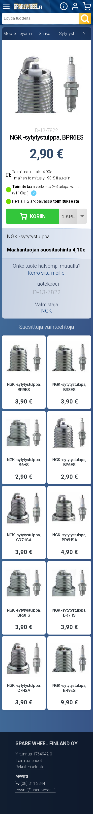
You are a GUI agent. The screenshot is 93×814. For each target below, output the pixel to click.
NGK (86, 33)
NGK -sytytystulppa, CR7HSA (24, 537)
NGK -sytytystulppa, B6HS (24, 462)
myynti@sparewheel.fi (35, 789)
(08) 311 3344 (33, 783)
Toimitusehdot (28, 760)
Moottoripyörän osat (19, 33)
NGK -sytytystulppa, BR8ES (69, 387)
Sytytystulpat (69, 33)
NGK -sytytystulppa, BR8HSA (69, 537)
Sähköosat (47, 33)
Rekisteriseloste (29, 766)
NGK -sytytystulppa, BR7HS (69, 613)
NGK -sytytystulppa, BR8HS (24, 613)
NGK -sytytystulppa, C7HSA (24, 688)
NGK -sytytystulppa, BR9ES (24, 387)
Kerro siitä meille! (46, 273)
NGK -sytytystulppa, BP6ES (69, 462)
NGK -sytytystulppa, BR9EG (69, 688)
